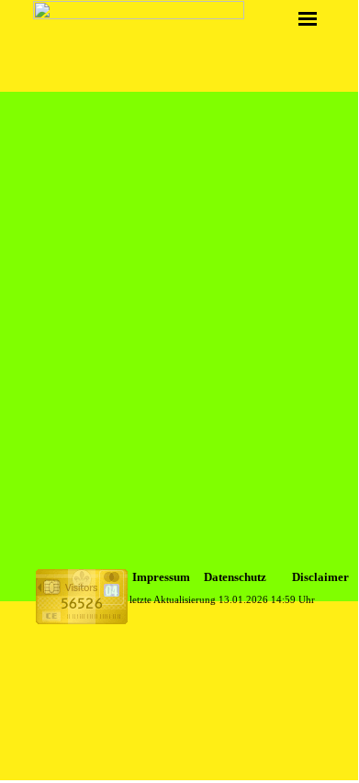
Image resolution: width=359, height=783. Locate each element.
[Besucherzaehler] (82, 616)
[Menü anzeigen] (307, 18)
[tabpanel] (167, 577)
